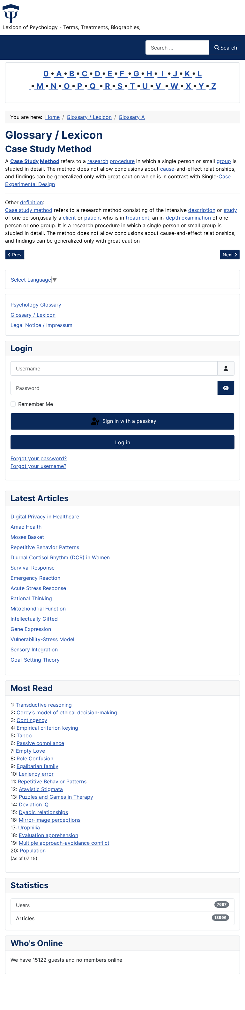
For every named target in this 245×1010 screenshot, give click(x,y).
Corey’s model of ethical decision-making (67, 712)
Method (49, 161)
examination (196, 217)
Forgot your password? (39, 458)
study (230, 210)
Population (33, 850)
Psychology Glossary (36, 304)
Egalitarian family (37, 766)
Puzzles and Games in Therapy (56, 797)
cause (167, 169)
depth (173, 217)
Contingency (32, 720)
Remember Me (35, 404)
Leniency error (36, 774)
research (97, 161)
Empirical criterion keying (47, 728)
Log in (122, 442)
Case (225, 176)
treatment (137, 217)
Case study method (28, 210)
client (69, 217)
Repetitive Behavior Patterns (52, 781)
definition (31, 202)
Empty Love (30, 751)
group (224, 161)
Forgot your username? (38, 466)
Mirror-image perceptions (49, 820)
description (201, 210)
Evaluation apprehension (48, 835)
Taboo (24, 735)
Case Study (24, 161)
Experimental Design (30, 184)
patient (92, 217)
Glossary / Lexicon (33, 315)
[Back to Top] (234, 998)
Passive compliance (40, 743)
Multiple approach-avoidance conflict (64, 843)
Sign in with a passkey (128, 421)
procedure (122, 161)
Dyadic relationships (43, 812)
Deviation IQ (33, 804)
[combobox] (177, 47)
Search (228, 47)
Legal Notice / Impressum (41, 325)
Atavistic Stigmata (41, 789)
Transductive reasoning (44, 705)
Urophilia (29, 827)
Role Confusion (35, 758)
